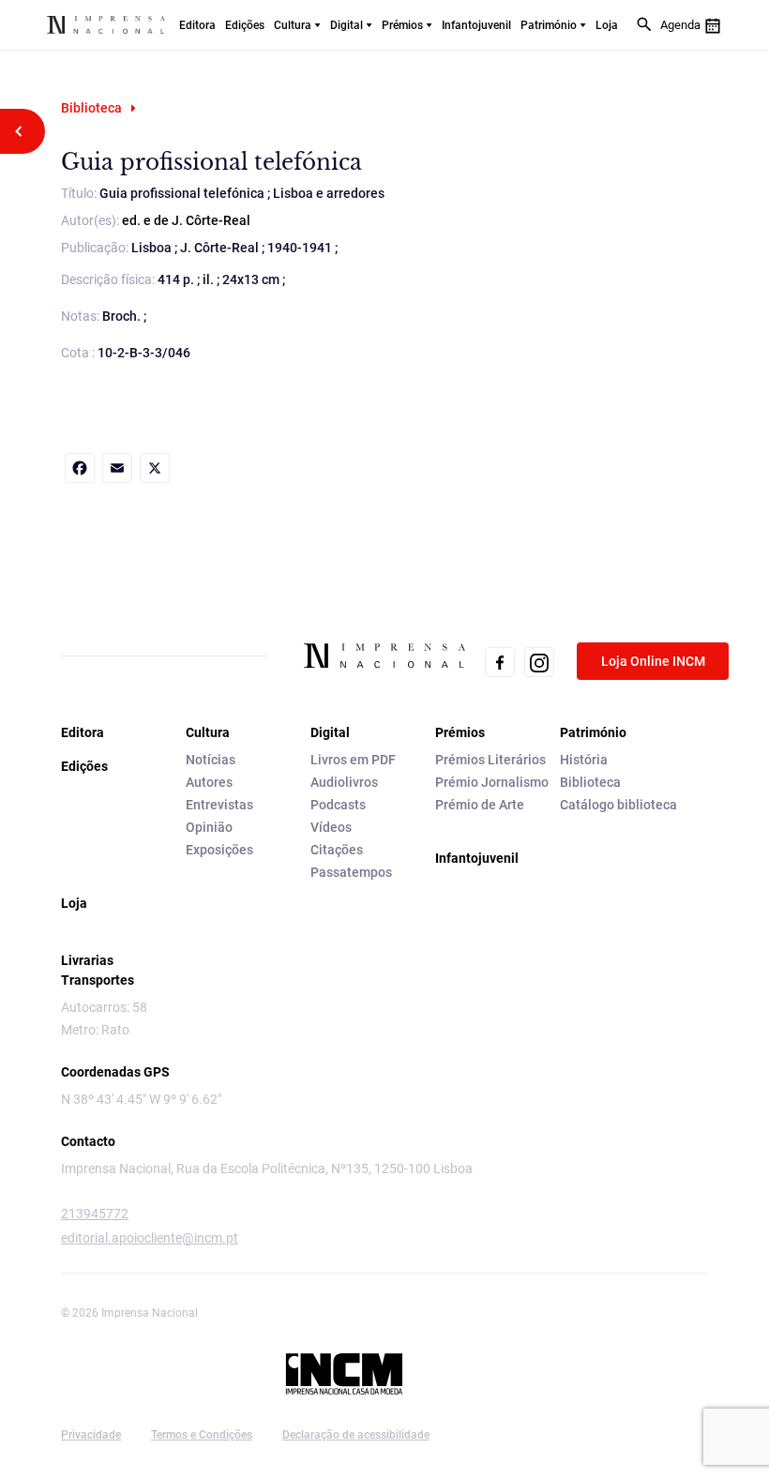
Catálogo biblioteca (618, 804)
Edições (244, 25)
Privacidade (91, 1434)
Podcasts (338, 804)
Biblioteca (91, 107)
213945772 (94, 1213)
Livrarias (87, 960)
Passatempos (351, 872)
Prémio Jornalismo (492, 782)
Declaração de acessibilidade (356, 1434)
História (584, 759)
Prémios (402, 25)
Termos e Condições (201, 1434)
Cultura (292, 25)
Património (548, 25)
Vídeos (331, 827)
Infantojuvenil (476, 25)
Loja (607, 25)
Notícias (210, 759)
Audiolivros (344, 782)
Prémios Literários (490, 759)
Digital (346, 25)
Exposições (219, 849)
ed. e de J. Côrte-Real (186, 220)
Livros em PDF (353, 759)
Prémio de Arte (479, 804)
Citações (336, 849)
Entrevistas (219, 804)
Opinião (209, 827)
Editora (197, 25)
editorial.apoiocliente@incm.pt (149, 1237)
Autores (209, 782)
